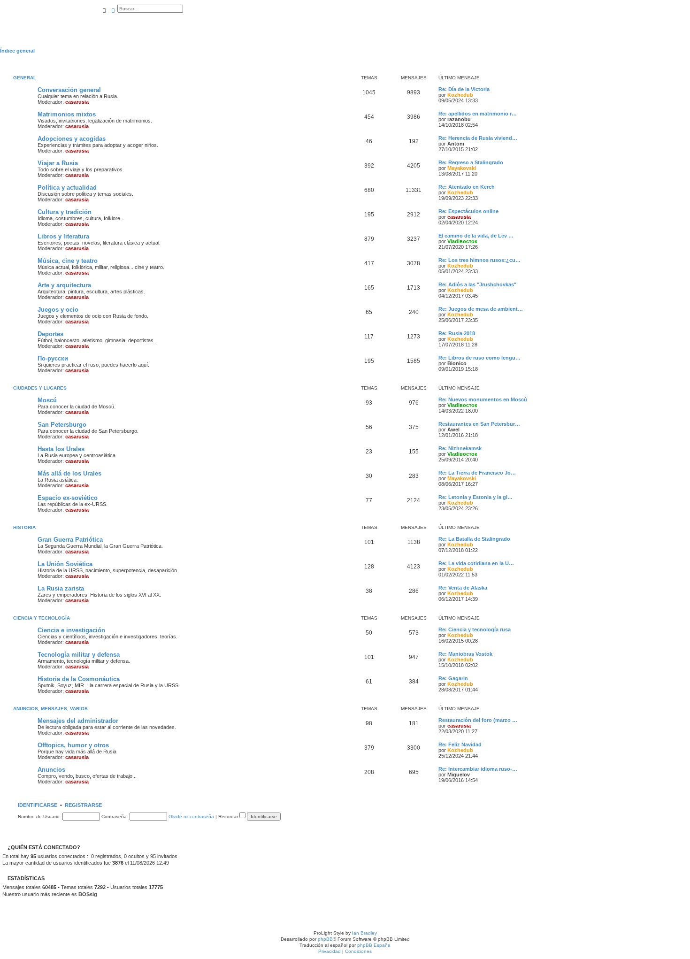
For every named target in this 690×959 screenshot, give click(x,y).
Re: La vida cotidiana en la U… (476, 563)
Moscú (47, 400)
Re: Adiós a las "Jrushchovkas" (477, 284)
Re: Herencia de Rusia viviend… (477, 138)
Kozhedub (460, 95)
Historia (24, 527)
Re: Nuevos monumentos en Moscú (482, 399)
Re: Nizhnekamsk (460, 448)
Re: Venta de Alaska (462, 588)
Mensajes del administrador (78, 720)
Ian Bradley (364, 933)
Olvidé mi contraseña (191, 816)
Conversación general (69, 89)
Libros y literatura (63, 236)
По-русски (53, 358)
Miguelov (458, 774)
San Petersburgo (62, 424)
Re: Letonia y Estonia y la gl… (475, 497)
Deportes (50, 334)
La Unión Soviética (65, 564)
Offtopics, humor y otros (73, 745)
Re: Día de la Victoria (464, 89)
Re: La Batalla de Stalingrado (474, 539)
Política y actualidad (67, 187)
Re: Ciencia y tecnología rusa (474, 629)
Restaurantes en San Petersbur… (479, 424)
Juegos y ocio (58, 309)
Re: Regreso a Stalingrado (470, 162)
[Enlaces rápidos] (687, 50)
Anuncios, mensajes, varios (50, 708)
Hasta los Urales (61, 449)
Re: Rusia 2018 (456, 333)
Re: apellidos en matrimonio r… (477, 113)
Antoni (455, 143)
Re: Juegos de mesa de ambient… (480, 309)
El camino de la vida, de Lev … (476, 235)
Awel (453, 429)
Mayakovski (461, 168)
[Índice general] (50, 19)
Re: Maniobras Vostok (465, 654)
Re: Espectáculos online (468, 211)
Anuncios (51, 769)
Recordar (228, 816)
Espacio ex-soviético (68, 497)
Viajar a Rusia (58, 163)
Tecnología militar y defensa (79, 654)
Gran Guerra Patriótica (70, 539)
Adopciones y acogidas (72, 138)
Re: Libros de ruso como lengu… (479, 358)
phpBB (325, 939)
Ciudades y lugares (40, 388)
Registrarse (83, 805)
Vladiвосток (462, 241)
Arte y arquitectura (64, 285)
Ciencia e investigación (71, 630)
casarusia (77, 102)
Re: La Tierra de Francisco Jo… (477, 473)
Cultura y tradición (65, 211)
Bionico (457, 363)
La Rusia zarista (61, 588)
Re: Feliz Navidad (460, 744)
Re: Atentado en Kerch (466, 187)
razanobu (459, 119)
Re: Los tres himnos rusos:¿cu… (479, 260)
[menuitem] (101, 22)
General (24, 77)
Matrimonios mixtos (67, 114)
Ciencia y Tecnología (41, 618)
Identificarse (37, 805)
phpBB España (374, 945)
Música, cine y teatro (68, 260)
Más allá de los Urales (69, 473)
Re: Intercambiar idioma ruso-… (477, 769)
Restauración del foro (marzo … (477, 720)
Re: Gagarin (453, 678)
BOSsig (87, 894)
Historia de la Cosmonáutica (79, 679)
